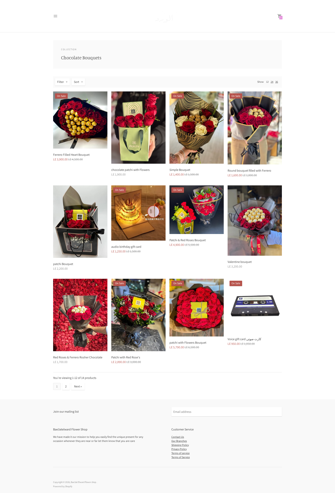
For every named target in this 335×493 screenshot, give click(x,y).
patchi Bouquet (63, 264)
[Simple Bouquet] (196, 127)
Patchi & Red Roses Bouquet (187, 240)
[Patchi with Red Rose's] (138, 315)
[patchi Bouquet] (80, 221)
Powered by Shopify (62, 486)
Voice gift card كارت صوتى (244, 339)
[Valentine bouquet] (255, 220)
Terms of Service (180, 457)
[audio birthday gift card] (138, 213)
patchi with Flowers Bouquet (187, 343)
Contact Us (177, 437)
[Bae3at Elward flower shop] (166, 16)
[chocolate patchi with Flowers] (138, 127)
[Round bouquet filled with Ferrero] (255, 127)
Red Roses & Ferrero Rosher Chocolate (77, 357)
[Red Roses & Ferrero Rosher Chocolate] (80, 315)
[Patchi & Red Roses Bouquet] (196, 209)
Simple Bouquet (179, 170)
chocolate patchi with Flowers (130, 170)
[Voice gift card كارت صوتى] (255, 306)
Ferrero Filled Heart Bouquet (71, 155)
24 (272, 81)
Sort (76, 82)
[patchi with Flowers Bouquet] (196, 307)
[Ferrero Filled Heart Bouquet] (80, 120)
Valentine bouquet (240, 262)
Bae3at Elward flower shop (84, 482)
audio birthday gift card (126, 247)
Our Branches (179, 441)
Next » (78, 386)
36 (276, 81)
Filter (60, 82)
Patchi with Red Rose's (125, 357)
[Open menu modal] (55, 16)
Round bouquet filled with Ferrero (249, 171)
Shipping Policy (180, 445)
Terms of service (180, 453)
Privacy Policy (179, 449)
